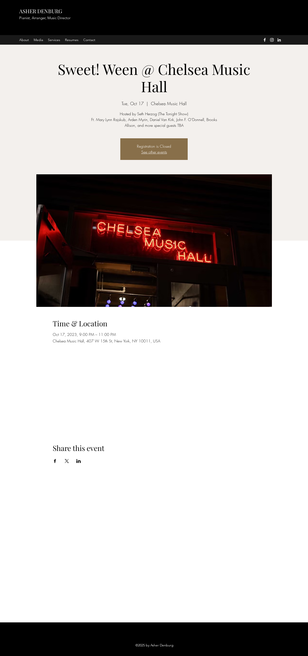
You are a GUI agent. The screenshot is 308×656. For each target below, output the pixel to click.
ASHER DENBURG (40, 11)
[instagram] (272, 39)
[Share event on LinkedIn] (78, 461)
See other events (154, 152)
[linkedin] (279, 39)
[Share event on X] (66, 461)
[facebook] (264, 39)
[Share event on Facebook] (55, 461)
